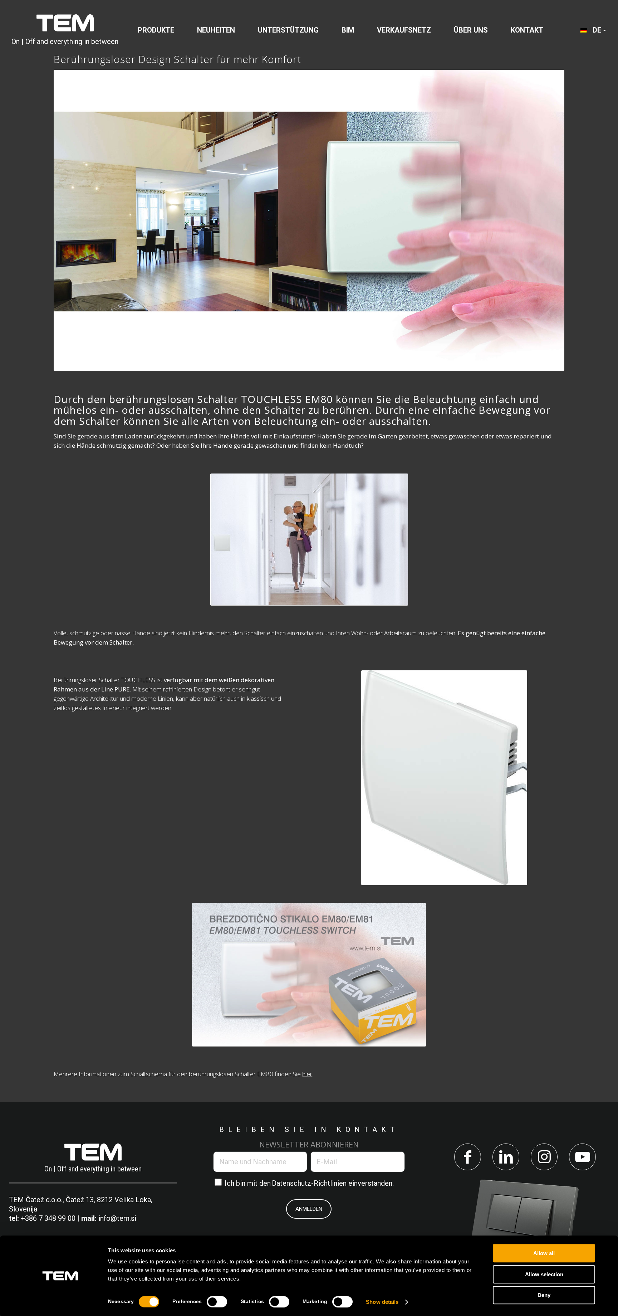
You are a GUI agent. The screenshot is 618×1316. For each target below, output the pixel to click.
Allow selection (544, 1274)
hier (307, 1074)
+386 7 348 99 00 (48, 1218)
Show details (382, 1302)
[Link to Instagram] (544, 1156)
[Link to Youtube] (582, 1156)
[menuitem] (156, 30)
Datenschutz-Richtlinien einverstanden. (333, 1183)
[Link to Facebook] (467, 1156)
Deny (544, 1295)
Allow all (544, 1253)
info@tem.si (117, 1218)
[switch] (217, 1301)
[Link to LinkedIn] (505, 1156)
